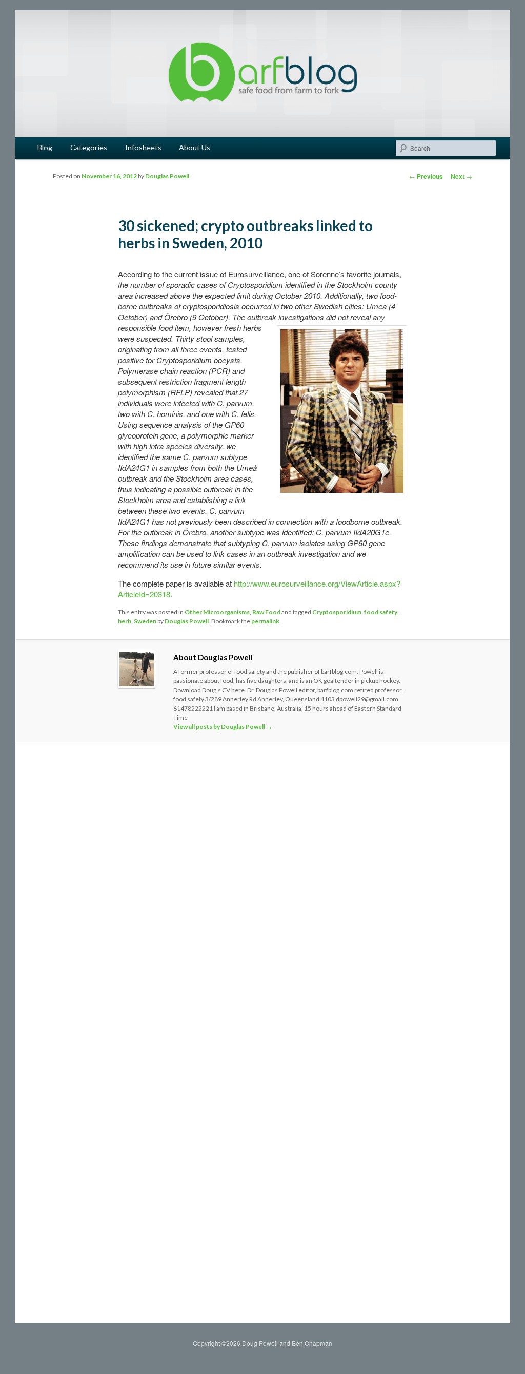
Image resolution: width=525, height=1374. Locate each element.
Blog (44, 147)
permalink (265, 621)
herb (124, 621)
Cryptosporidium (336, 612)
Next (461, 176)
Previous (426, 176)
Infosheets (143, 147)
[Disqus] (262, 894)
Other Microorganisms (217, 612)
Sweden (145, 621)
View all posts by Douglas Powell (222, 727)
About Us (194, 147)
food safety (380, 612)
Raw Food (266, 612)
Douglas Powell (167, 176)
